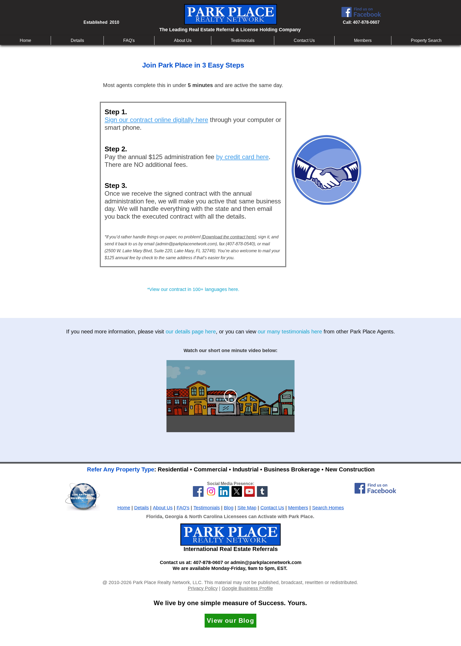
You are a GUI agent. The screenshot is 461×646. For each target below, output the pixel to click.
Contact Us (272, 507)
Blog (228, 507)
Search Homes (328, 507)
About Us (163, 507)
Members (298, 507)
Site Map (246, 507)
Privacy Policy (203, 588)
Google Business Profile (247, 588)
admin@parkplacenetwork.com (186, 244)
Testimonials (206, 507)
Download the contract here (229, 237)
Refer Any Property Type (120, 469)
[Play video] (230, 396)
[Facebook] (198, 491)
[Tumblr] (262, 491)
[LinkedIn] (223, 491)
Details (141, 507)
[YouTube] (249, 491)
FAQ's (183, 507)
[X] (236, 491)
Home (123, 507)
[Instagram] (211, 491)
